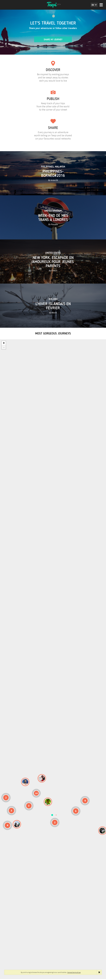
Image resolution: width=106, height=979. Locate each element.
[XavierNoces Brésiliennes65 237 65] (16, 824)
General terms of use (74, 972)
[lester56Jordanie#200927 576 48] (47, 801)
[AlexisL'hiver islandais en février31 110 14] (25, 781)
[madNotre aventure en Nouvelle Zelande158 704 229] (102, 830)
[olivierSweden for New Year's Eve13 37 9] (41, 778)
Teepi (53, 4)
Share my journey (53, 39)
